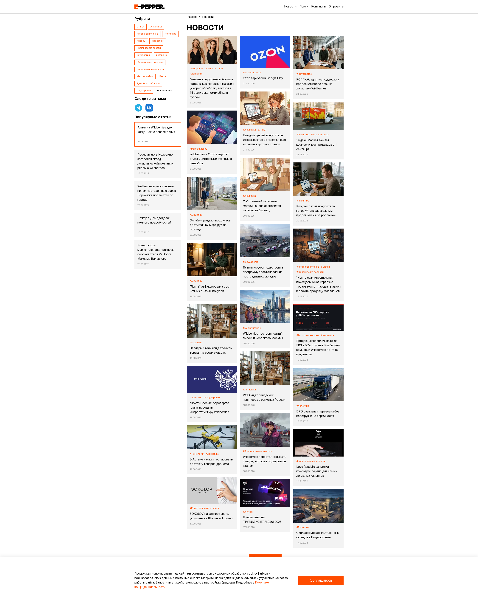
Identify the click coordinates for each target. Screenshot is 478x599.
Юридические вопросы (150, 62)
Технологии (143, 55)
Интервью (161, 55)
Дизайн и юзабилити (148, 84)
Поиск (303, 6)
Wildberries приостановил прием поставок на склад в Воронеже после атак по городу (156, 193)
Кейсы (163, 76)
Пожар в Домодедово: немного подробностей (154, 220)
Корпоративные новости (150, 69)
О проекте (336, 6)
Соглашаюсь (321, 580)
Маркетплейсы (145, 76)
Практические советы (149, 48)
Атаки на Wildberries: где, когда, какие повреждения (156, 130)
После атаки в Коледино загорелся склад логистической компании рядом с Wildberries (155, 161)
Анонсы (141, 41)
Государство (144, 91)
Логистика (170, 34)
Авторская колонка (147, 34)
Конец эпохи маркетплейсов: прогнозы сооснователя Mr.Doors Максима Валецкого (155, 252)
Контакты (318, 6)
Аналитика (156, 27)
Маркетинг (157, 41)
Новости (290, 6)
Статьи (140, 27)
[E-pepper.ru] (149, 6)
